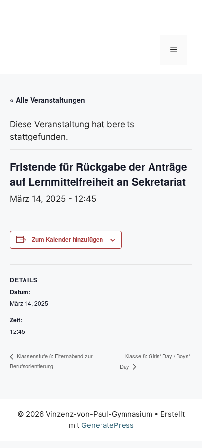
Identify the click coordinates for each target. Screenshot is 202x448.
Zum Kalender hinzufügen (67, 239)
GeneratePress (107, 425)
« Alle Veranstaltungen (47, 100)
